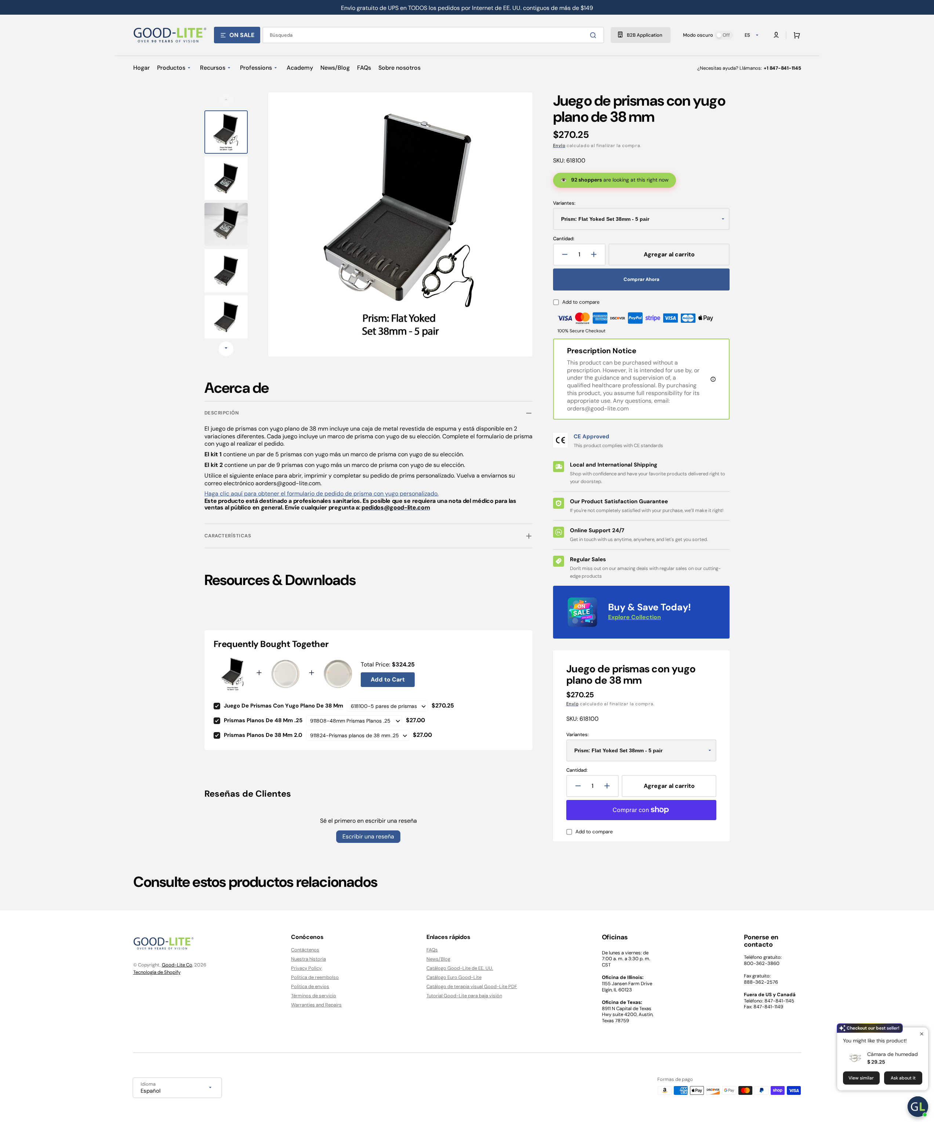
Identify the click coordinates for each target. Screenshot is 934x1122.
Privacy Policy (306, 968)
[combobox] (433, 35)
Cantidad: (563, 239)
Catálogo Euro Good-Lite (453, 977)
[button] (795, 35)
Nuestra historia (308, 959)
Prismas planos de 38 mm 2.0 (263, 735)
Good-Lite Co (177, 965)
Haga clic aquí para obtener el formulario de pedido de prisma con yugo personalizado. (321, 493)
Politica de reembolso (315, 977)
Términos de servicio (313, 996)
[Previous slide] (226, 100)
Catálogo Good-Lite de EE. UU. (459, 968)
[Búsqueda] (594, 35)
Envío (559, 146)
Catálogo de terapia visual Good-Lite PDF (471, 986)
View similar (861, 1078)
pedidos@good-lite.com (395, 507)
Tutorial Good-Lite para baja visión (464, 996)
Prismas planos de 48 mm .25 (263, 720)
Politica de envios (310, 986)
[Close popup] (921, 1034)
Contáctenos (305, 950)
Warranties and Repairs (316, 1005)
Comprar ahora (641, 279)
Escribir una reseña (368, 836)
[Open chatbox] (918, 1106)
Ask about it (903, 1078)
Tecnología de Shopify (157, 972)
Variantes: (564, 203)
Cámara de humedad (892, 1054)
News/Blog (438, 959)
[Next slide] (226, 348)
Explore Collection (634, 617)
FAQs (432, 950)
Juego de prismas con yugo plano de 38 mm (283, 705)
